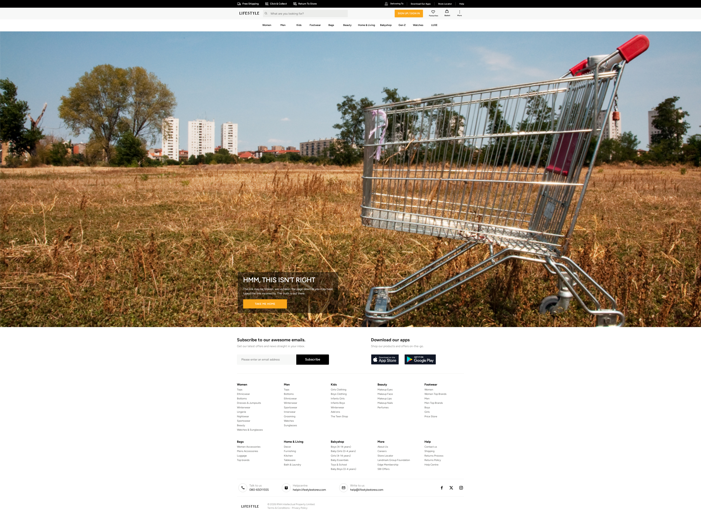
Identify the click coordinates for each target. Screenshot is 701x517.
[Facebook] (441, 487)
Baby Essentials (339, 460)
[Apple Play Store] (385, 359)
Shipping (429, 451)
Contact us (430, 446)
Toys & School (339, 464)
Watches (289, 420)
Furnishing (290, 451)
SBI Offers (384, 469)
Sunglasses (290, 425)
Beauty (241, 425)
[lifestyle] (249, 13)
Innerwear (290, 411)
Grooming (289, 416)
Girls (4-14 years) (341, 455)
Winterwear (243, 407)
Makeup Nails (385, 403)
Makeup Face (385, 394)
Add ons (335, 411)
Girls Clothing (338, 389)
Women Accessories (249, 446)
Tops (239, 389)
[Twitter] (451, 487)
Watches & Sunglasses (250, 429)
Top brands (243, 460)
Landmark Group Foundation (394, 460)
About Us (383, 446)
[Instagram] (461, 487)
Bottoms (242, 398)
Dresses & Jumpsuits (249, 403)
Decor (287, 446)
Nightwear (243, 416)
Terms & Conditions (278, 508)
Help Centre (431, 464)
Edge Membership (388, 464)
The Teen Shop (339, 416)
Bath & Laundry (292, 464)
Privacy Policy (299, 508)
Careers (382, 451)
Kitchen (288, 455)
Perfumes (383, 407)
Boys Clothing (339, 394)
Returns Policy (432, 460)
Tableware (290, 460)
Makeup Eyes (385, 389)
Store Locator (385, 455)
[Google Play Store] (420, 359)
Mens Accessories (247, 451)
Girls (427, 411)
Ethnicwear (243, 394)
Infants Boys (338, 403)
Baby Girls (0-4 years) (343, 451)
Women (428, 389)
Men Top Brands (433, 403)
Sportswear (243, 420)
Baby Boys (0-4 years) (343, 469)
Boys (427, 407)
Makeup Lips (385, 398)
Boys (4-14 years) (341, 446)
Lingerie (241, 411)
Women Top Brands (435, 394)
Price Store (430, 416)
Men (427, 398)
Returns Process (433, 455)
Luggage (242, 455)
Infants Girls (338, 398)
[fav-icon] (433, 12)
